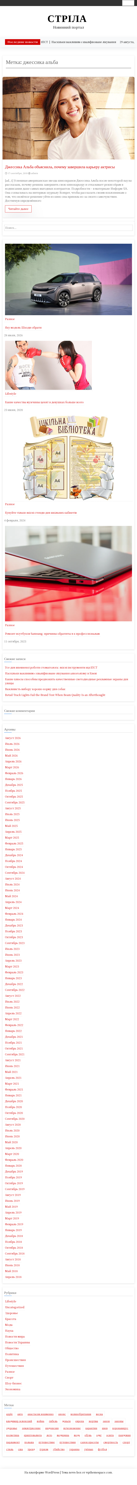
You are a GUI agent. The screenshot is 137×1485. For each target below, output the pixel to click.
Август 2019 (13, 1195)
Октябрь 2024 (14, 867)
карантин (91, 1428)
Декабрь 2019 (14, 1171)
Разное (10, 319)
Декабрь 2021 (14, 1037)
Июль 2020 (12, 1130)
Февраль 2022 (14, 1025)
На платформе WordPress (42, 1472)
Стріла (67, 18)
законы (118, 1421)
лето (49, 1435)
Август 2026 (13, 738)
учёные (88, 1449)
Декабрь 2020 (14, 1101)
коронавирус (120, 1428)
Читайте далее (18, 209)
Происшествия (15, 1360)
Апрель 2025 (13, 832)
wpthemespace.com (99, 1472)
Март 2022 (12, 1019)
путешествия (67, 1442)
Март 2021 (12, 1083)
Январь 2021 (13, 1095)
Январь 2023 (13, 978)
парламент (13, 1442)
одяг (99, 1435)
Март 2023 (12, 966)
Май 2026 (11, 755)
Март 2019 (12, 1218)
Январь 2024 (13, 919)
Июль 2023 (12, 949)
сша (20, 1449)
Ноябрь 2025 (13, 791)
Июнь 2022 (12, 1007)
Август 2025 (13, 808)
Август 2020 (13, 1124)
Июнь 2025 (12, 820)
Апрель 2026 (13, 761)
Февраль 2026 (14, 773)
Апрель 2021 (13, 1078)
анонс (62, 1414)
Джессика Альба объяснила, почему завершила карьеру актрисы (60, 167)
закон (106, 1421)
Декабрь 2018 (14, 1236)
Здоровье (11, 1313)
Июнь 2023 (12, 955)
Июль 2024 (12, 884)
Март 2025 (12, 837)
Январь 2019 (13, 1230)
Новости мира (15, 1336)
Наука (9, 1331)
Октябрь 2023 (14, 937)
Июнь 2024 (12, 890)
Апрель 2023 (13, 960)
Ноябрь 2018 (13, 1242)
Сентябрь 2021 (15, 1054)
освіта (110, 1435)
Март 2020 (12, 1154)
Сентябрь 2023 (15, 943)
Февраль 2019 (14, 1224)
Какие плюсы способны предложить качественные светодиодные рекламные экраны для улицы (66, 681)
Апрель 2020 (13, 1148)
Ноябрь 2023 (13, 931)
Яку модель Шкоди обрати (23, 327)
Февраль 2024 (14, 914)
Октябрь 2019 (14, 1183)
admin (34, 173)
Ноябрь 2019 (13, 1177)
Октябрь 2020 (14, 1113)
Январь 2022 (13, 1031)
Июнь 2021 (12, 1066)
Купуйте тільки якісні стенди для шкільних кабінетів (41, 513)
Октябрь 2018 (14, 1247)
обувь (88, 1435)
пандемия (124, 1435)
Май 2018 (11, 1271)
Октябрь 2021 (14, 1048)
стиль (9, 1449)
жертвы (93, 1421)
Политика (12, 1354)
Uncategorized (14, 1307)
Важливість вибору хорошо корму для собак (35, 689)
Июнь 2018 (12, 1265)
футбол (102, 1449)
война (40, 1421)
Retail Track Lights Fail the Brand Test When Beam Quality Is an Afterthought (55, 695)
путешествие (47, 1442)
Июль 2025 (12, 814)
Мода (9, 1325)
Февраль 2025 (14, 843)
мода (77, 1435)
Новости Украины (17, 1342)
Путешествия (14, 1366)
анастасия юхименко (41, 1414)
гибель (53, 1421)
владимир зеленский (19, 1421)
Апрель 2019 (13, 1212)
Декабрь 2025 (14, 785)
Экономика (12, 1389)
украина (74, 1449)
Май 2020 (11, 1142)
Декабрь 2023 (14, 925)
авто (20, 1414)
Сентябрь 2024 (15, 873)
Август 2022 (13, 996)
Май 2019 (11, 1206)
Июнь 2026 (12, 750)
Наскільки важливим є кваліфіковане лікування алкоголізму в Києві (51, 673)
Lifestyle (10, 394)
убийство (59, 1449)
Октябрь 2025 (14, 796)
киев (105, 1428)
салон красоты (89, 1442)
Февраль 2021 (14, 1089)
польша (29, 1442)
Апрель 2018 (13, 1277)
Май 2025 (11, 826)
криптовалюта (33, 1435)
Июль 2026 (12, 744)
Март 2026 (12, 767)
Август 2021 (13, 1060)
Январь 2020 (13, 1165)
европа (79, 1421)
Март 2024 (12, 908)
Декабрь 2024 (14, 855)
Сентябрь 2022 (15, 990)
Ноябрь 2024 (13, 861)
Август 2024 (13, 878)
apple (9, 1414)
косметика (12, 1435)
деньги (66, 1421)
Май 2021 (11, 1072)
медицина (63, 1435)
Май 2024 (11, 896)
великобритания (81, 1414)
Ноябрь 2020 (13, 1107)
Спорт (9, 1377)
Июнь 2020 (12, 1136)
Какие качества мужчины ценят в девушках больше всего (44, 402)
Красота (10, 1319)
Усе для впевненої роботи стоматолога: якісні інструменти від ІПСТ (51, 667)
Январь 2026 (13, 779)
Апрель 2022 (13, 1013)
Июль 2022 (12, 1001)
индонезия (52, 1428)
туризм (43, 1449)
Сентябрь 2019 (15, 1189)
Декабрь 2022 (14, 984)
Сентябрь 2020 (15, 1119)
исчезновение (72, 1428)
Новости (67, 1477)
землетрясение (31, 1428)
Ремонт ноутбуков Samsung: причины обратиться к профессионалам (52, 634)
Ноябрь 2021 (13, 1042)
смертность (110, 1442)
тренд (31, 1449)
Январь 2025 (13, 849)
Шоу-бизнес (13, 1383)
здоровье (11, 1428)
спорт (126, 1442)
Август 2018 (13, 1259)
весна (99, 1414)
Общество (12, 1348)
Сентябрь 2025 (15, 802)
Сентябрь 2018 (15, 1253)
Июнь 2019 (12, 1201)
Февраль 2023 (14, 972)
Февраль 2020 (14, 1160)
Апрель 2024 (13, 902)
